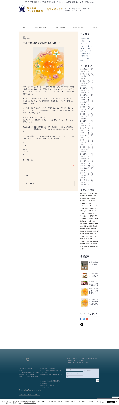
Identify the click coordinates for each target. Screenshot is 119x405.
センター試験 (84, 208)
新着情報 (25, 149)
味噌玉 (96, 223)
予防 (96, 216)
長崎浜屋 (86, 246)
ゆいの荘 (82, 200)
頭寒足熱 (92, 246)
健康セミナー (84, 221)
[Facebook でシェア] (23, 160)
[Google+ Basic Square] (87, 319)
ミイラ (89, 211)
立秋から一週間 (84, 241)
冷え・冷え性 (84, 223)
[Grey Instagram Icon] (28, 359)
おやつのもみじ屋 (91, 195)
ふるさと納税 (91, 198)
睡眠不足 (82, 238)
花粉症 (88, 244)
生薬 (94, 236)
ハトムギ (91, 208)
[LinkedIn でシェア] (32, 160)
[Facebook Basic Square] (81, 319)
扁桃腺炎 (89, 226)
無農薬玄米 (93, 233)
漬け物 (87, 233)
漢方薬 (82, 233)
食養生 (82, 249)
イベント (82, 203)
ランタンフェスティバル (87, 213)
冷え (93, 221)
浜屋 (94, 231)
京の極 (96, 218)
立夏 (87, 238)
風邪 (97, 246)
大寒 (81, 226)
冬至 (90, 221)
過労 (81, 246)
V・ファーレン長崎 (92, 193)
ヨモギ (94, 211)
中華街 (92, 216)
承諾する (110, 402)
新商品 (95, 226)
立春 (91, 238)
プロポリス (83, 211)
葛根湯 (95, 244)
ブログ (25, 145)
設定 (103, 402)
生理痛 (90, 236)
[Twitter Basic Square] (84, 319)
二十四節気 (90, 218)
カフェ (90, 206)
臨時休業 (95, 241)
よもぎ (88, 200)
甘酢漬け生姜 (84, 236)
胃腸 (91, 241)
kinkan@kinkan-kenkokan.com (29, 372)
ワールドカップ (84, 216)
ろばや (93, 200)
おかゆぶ (25, 152)
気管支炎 (89, 231)
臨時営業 (82, 244)
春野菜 (88, 228)
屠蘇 (85, 226)
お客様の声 (83, 198)
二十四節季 (83, 218)
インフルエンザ (90, 203)
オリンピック (84, 206)
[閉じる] (117, 402)
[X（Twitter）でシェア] (28, 160)
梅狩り (82, 231)
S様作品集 (83, 193)
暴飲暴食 (93, 228)
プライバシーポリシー (30, 403)
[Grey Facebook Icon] (23, 359)
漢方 (98, 231)
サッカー (95, 206)
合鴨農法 (91, 223)
